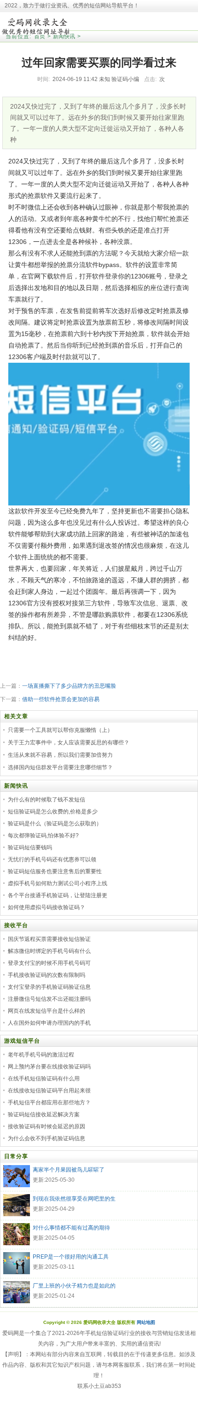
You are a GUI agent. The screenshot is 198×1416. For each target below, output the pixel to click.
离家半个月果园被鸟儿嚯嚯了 (69, 1169)
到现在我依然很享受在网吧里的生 (74, 1198)
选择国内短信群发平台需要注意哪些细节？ (60, 767)
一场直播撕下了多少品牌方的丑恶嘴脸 (69, 686)
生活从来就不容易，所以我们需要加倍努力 (60, 755)
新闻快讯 (64, 36)
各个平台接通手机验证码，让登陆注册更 (57, 895)
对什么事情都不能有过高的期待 (71, 1227)
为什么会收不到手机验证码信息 (46, 1138)
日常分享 (16, 1156)
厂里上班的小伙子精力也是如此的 (74, 1286)
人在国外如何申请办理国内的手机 (49, 1023)
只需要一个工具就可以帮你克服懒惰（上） (60, 730)
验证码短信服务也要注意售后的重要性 (55, 871)
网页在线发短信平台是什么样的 (46, 1011)
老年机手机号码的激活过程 (41, 1054)
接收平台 (16, 925)
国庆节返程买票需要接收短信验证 (49, 939)
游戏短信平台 (22, 1041)
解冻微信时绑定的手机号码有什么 (49, 951)
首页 (39, 36)
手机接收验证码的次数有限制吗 (46, 975)
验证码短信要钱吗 (30, 847)
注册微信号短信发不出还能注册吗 (49, 999)
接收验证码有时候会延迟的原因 (46, 1126)
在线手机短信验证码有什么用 (44, 1078)
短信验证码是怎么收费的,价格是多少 (53, 811)
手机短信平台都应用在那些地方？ (49, 1102)
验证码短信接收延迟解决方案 (44, 1114)
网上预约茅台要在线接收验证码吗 (49, 1066)
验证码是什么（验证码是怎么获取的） (55, 823)
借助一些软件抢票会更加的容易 (60, 699)
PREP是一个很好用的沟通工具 (71, 1257)
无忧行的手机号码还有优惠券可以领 (52, 859)
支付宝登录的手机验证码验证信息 (49, 987)
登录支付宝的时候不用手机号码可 (49, 963)
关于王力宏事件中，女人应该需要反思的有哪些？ (68, 742)
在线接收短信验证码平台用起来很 (49, 1090)
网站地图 (146, 1322)
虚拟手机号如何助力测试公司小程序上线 (57, 883)
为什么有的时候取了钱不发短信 (46, 799)
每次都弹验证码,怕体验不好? (43, 835)
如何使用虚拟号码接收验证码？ (46, 907)
